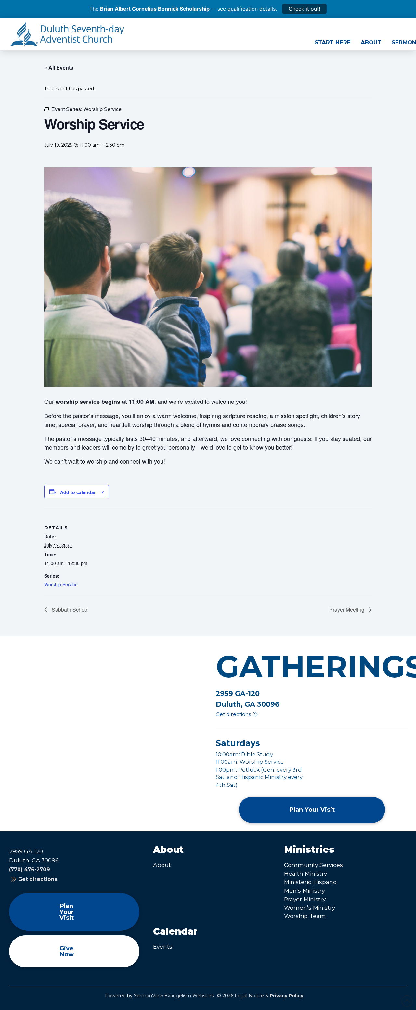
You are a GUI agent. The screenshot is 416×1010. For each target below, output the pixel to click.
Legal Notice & (269, 996)
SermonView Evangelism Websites (174, 996)
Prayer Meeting (347, 609)
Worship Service (61, 584)
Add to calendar (78, 492)
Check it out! (304, 9)
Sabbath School (69, 609)
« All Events (58, 67)
